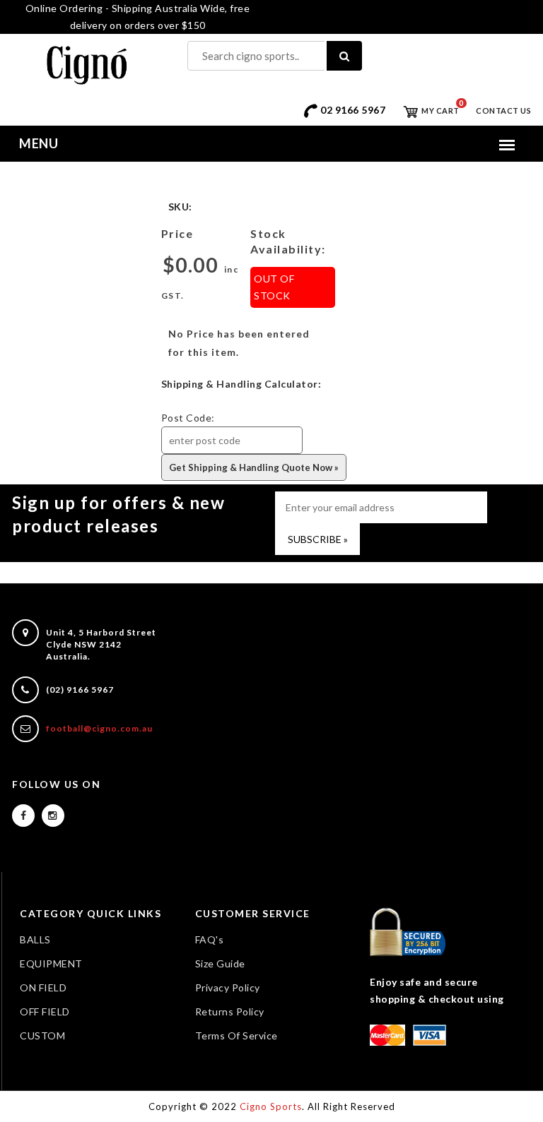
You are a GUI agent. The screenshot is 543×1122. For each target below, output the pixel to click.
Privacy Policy (227, 987)
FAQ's (209, 939)
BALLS (35, 939)
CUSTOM (42, 1036)
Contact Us (503, 110)
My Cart (440, 110)
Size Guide (220, 963)
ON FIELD (43, 987)
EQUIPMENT (51, 963)
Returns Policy (229, 1011)
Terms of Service (236, 1036)
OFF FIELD (45, 1011)
